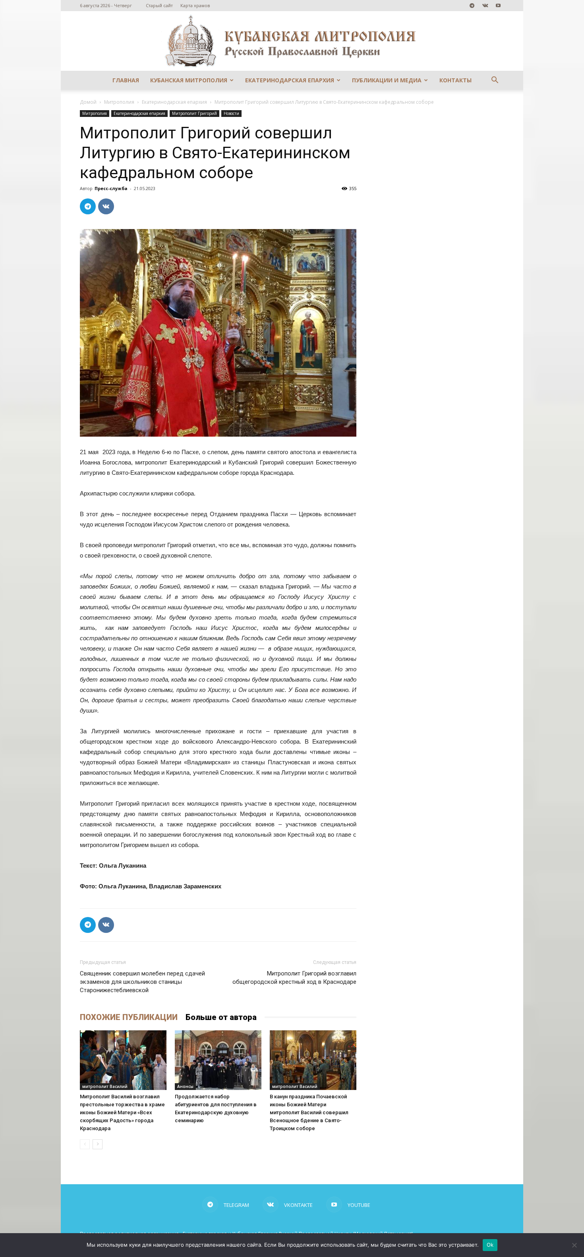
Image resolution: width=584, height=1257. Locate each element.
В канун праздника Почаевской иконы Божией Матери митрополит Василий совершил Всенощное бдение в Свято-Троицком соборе (309, 1112)
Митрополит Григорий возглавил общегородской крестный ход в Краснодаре (294, 977)
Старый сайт (159, 5)
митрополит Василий (105, 1086)
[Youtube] (498, 5)
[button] (494, 81)
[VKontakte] (485, 5)
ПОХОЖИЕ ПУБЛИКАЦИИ (129, 1017)
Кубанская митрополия (188, 80)
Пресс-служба (111, 188)
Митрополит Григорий (194, 113)
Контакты (455, 80)
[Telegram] (472, 5)
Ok (490, 1244)
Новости (231, 113)
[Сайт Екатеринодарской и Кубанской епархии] (292, 41)
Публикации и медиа (387, 80)
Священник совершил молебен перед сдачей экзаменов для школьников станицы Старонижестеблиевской (142, 982)
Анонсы (185, 1086)
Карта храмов (195, 5)
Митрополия (119, 102)
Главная (125, 80)
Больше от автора (221, 1017)
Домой (88, 102)
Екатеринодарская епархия (289, 80)
